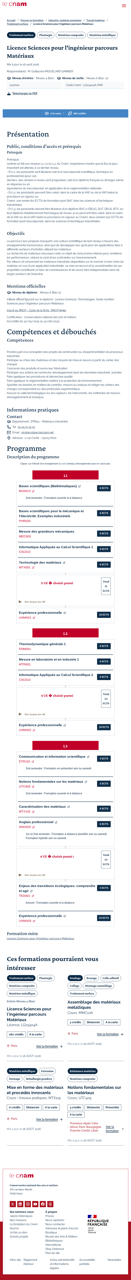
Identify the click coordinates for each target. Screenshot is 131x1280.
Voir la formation (47, 1046)
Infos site (15, 1259)
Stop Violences (54, 1249)
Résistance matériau (83, 1071)
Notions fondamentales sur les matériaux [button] (51, 781)
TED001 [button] (24, 895)
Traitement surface (17, 24)
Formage (14, 1078)
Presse (49, 1216)
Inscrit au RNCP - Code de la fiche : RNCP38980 (36, 310)
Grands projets (19, 1236)
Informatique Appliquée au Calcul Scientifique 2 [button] (56, 675)
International (53, 1244)
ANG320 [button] (25, 827)
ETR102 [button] (24, 761)
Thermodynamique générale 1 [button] (42, 644)
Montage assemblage (98, 985)
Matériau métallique (102, 35)
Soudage (75, 978)
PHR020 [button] (25, 521)
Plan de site (52, 1253)
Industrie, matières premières (64, 20)
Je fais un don (18, 1232)
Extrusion (47, 1071)
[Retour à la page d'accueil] (15, 3)
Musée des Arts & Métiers (61, 1236)
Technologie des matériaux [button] (40, 562)
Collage (74, 985)
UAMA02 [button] (25, 730)
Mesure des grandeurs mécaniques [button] (46, 531)
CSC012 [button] (25, 551)
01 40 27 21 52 (26, 427)
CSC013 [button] (25, 679)
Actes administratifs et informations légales (62, 1264)
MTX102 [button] (25, 811)
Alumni (14, 1228)
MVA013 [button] (25, 491)
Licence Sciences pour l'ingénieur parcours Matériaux (29, 1014)
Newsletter (114, 1259)
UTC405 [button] (24, 786)
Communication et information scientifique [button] (52, 756)
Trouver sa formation (31, 20)
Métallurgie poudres (39, 1078)
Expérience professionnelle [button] (40, 612)
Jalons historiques (21, 1216)
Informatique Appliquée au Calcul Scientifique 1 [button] (56, 547)
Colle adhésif (111, 978)
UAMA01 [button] (25, 617)
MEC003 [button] (25, 536)
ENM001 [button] (25, 649)
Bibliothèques (54, 1240)
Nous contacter (55, 1224)
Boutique (51, 1232)
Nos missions (18, 1220)
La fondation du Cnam (24, 1224)
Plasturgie (45, 35)
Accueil (11, 20)
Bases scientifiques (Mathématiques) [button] (48, 486)
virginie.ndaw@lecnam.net (37, 432)
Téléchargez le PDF (25, 93)
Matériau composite (71, 35)
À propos (51, 1212)
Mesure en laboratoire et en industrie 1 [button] (49, 659)
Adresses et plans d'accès (61, 1228)
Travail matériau (95, 20)
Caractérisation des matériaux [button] (42, 806)
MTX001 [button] (25, 567)
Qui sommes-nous (22, 1212)
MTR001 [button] (25, 664)
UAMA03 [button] (25, 920)
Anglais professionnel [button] (36, 822)
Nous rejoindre (54, 1220)
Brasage (91, 978)
